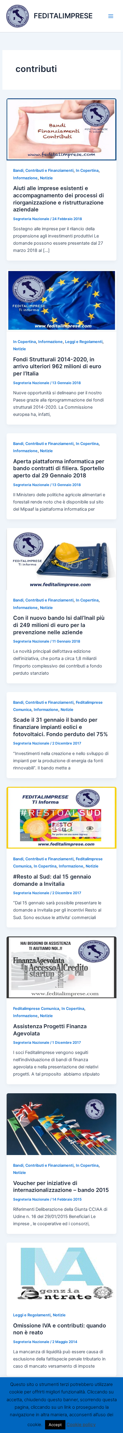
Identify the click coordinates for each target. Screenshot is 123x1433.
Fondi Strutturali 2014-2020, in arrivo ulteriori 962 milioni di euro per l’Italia (57, 366)
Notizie (46, 178)
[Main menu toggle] (110, 16)
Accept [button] (55, 1424)
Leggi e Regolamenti (83, 341)
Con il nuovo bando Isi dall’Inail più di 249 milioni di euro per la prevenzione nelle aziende (58, 624)
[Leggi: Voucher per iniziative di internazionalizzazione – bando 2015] (61, 1124)
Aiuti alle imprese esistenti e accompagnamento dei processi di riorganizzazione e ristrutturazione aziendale (58, 199)
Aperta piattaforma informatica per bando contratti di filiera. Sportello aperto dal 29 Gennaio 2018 (58, 468)
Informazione (25, 178)
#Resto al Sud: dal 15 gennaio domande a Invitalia (52, 880)
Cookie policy (81, 1424)
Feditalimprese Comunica (36, 1008)
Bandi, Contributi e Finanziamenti (43, 170)
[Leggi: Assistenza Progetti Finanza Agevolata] (61, 967)
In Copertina (87, 170)
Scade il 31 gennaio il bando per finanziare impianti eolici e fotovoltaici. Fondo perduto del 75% (60, 726)
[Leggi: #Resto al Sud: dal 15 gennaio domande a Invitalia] (61, 817)
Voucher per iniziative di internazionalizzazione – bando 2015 (61, 1186)
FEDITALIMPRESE (63, 15)
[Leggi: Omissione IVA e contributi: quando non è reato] (61, 1273)
